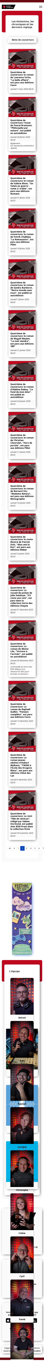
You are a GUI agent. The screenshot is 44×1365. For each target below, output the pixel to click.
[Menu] (40, 6)
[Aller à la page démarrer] (9, 848)
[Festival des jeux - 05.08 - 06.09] (22, 919)
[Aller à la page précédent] (14, 848)
